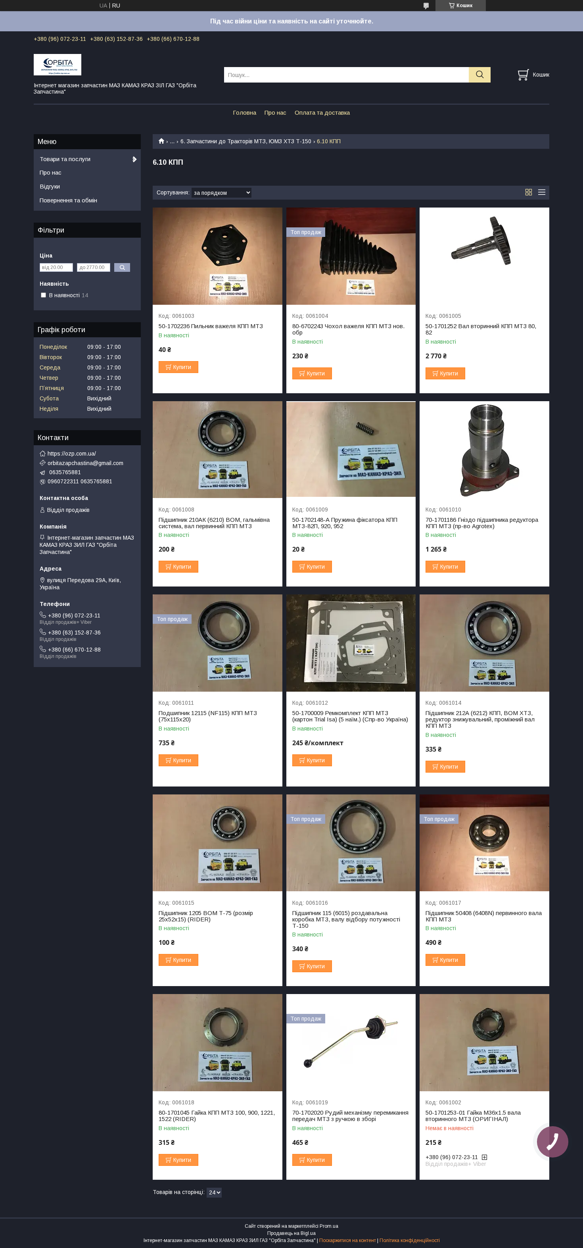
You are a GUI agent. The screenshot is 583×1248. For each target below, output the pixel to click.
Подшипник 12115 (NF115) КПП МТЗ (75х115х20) (208, 716)
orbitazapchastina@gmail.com (85, 463)
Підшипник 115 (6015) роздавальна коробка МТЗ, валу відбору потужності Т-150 (346, 919)
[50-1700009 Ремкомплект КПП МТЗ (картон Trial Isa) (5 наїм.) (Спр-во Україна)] (351, 643)
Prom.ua (329, 1226)
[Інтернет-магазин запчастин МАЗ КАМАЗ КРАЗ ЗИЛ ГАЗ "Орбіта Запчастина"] (124, 64)
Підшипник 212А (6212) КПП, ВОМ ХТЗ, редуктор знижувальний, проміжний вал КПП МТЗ (480, 719)
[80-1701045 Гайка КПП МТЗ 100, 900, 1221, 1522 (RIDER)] (217, 1042)
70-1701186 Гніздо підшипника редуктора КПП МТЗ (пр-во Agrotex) (482, 523)
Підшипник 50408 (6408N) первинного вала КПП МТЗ (484, 916)
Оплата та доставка (322, 112)
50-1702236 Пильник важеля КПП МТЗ (211, 326)
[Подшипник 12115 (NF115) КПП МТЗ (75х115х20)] (217, 643)
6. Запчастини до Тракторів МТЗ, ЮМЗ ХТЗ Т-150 (245, 141)
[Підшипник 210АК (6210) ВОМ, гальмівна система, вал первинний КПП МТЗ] (217, 449)
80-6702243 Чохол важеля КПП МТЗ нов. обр (348, 329)
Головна (244, 112)
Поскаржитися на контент (347, 1240)
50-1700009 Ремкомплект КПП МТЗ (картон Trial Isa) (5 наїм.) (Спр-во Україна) (350, 716)
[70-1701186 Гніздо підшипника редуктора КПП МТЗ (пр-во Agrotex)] (484, 449)
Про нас (275, 112)
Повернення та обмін (68, 200)
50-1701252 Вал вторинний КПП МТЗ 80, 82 (481, 329)
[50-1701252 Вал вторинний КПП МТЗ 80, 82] (484, 256)
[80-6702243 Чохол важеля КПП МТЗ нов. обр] (351, 256)
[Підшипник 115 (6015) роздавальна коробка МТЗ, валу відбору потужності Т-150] (351, 843)
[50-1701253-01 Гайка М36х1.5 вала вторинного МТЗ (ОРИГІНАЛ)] (484, 1042)
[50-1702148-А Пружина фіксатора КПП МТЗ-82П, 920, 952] (351, 449)
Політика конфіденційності (410, 1240)
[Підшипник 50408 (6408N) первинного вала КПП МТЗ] (484, 843)
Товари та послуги (65, 159)
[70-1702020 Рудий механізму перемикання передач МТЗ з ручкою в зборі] (351, 1042)
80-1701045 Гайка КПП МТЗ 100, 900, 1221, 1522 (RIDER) (217, 1116)
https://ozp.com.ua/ (72, 453)
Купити (182, 367)
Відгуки (50, 186)
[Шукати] (480, 75)
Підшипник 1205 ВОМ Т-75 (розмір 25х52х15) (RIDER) (206, 916)
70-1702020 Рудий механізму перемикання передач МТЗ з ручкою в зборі (350, 1116)
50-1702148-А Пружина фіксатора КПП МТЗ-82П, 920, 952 (344, 523)
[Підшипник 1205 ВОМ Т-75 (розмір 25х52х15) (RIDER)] (217, 843)
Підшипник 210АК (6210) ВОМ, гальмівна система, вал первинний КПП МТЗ (214, 523)
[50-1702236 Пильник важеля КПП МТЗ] (217, 256)
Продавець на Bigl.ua (291, 1233)
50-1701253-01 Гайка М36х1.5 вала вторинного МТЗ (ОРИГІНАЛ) (473, 1116)
